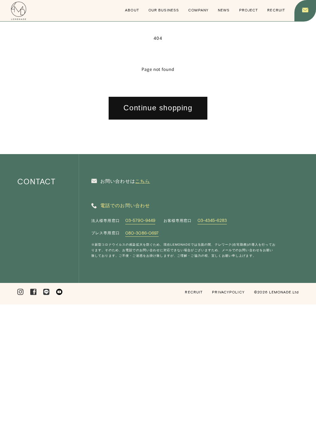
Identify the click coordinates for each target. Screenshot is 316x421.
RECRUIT (276, 10)
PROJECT (248, 10)
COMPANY (198, 10)
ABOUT (132, 10)
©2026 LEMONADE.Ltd (276, 292)
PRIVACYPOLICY (228, 292)
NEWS (224, 10)
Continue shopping (157, 108)
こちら (142, 181)
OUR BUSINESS (163, 10)
